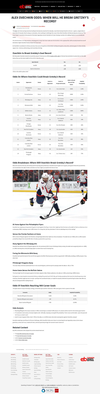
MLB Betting (13, 368)
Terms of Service (61, 359)
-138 (65, 68)
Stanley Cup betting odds (25, 338)
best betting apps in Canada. (24, 336)
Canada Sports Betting (20, 349)
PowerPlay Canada (26, 378)
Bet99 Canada (25, 363)
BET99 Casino (72, 372)
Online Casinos (49, 371)
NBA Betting (13, 364)
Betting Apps (37, 361)
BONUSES (53, 6)
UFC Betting (13, 361)
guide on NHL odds (55, 56)
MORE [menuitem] (79, 11)
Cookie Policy (60, 366)
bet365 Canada (25, 359)
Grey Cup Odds (49, 365)
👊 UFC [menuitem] (47, 11)
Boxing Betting (14, 374)
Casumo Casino (72, 368)
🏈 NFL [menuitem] (26, 11)
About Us (59, 357)
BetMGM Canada (26, 365)
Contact (59, 368)
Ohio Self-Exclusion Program (50, 387)
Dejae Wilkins (42, 26)
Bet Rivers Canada (26, 373)
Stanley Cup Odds (50, 361)
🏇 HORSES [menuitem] (62, 11)
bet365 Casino (72, 364)
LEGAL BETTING (61, 6)
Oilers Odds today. (23, 340)
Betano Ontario (25, 375)
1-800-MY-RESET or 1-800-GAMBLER (45, 385)
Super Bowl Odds (49, 359)
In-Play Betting (37, 378)
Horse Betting (14, 370)
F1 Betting (13, 372)
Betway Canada (25, 367)
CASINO (77, 6)
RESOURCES (70, 6)
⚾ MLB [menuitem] (40, 11)
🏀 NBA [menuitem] (33, 11)
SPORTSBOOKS (44, 6)
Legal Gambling (37, 364)
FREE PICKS (37, 6)
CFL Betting (13, 366)
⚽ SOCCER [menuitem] (71, 11)
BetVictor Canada (26, 361)
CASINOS (71, 357)
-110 (65, 65)
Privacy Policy (60, 364)
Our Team (59, 361)
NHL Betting (13, 359)
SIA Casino (71, 366)
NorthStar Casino (72, 361)
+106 (79, 68)
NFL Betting (13, 357)
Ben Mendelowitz (25, 26)
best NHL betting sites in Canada (25, 333)
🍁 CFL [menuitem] (54, 11)
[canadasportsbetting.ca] (26, 6)
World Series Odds (50, 363)
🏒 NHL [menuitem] (19, 11)
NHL (16, 31)
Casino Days (71, 359)
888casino (71, 370)
